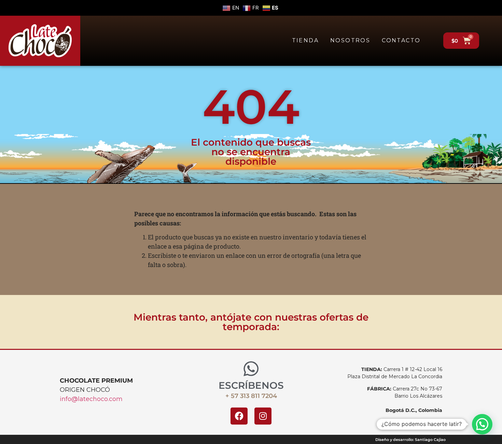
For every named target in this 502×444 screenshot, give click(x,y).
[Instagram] (262, 416)
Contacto (401, 40)
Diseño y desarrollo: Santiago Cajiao (410, 439)
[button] (482, 424)
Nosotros (350, 40)
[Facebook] (239, 416)
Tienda (305, 40)
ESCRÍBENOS (251, 385)
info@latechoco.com (91, 399)
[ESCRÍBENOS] (251, 368)
